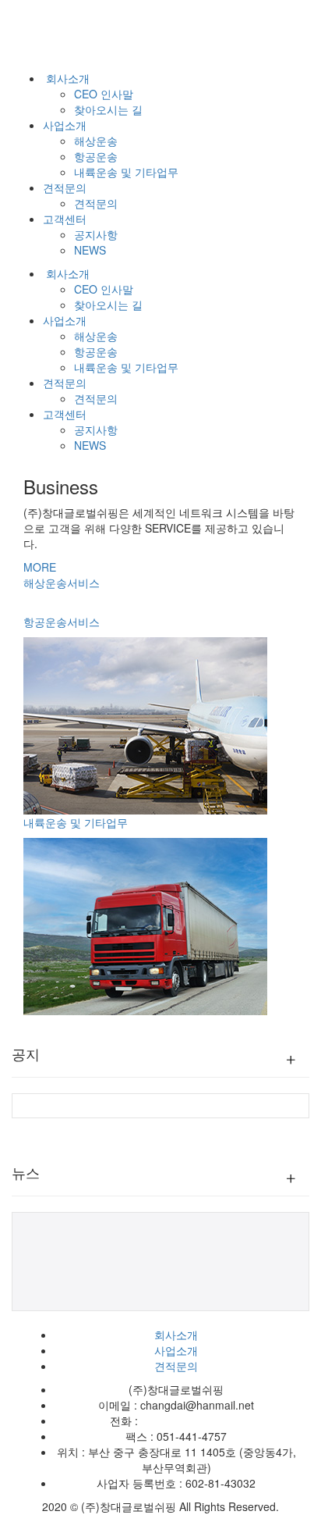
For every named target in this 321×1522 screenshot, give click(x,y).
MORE (39, 567)
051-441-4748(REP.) (191, 1420)
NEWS (90, 250)
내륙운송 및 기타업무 (126, 172)
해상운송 (96, 140)
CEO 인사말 (103, 94)
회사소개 (68, 78)
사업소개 (64, 125)
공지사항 (96, 234)
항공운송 (96, 156)
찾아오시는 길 (108, 109)
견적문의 (64, 187)
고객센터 (64, 218)
